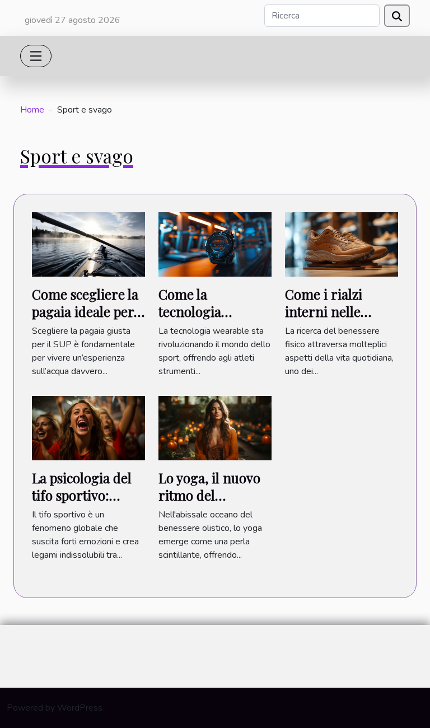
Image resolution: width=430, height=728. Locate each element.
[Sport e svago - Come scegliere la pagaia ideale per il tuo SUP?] (88, 243)
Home (32, 110)
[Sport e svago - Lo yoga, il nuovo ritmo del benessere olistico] (215, 428)
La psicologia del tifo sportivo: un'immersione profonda (82, 503)
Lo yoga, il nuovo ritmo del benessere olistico (211, 495)
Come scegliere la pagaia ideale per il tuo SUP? (88, 311)
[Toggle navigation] (36, 56)
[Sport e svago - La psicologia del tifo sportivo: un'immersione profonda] (88, 428)
